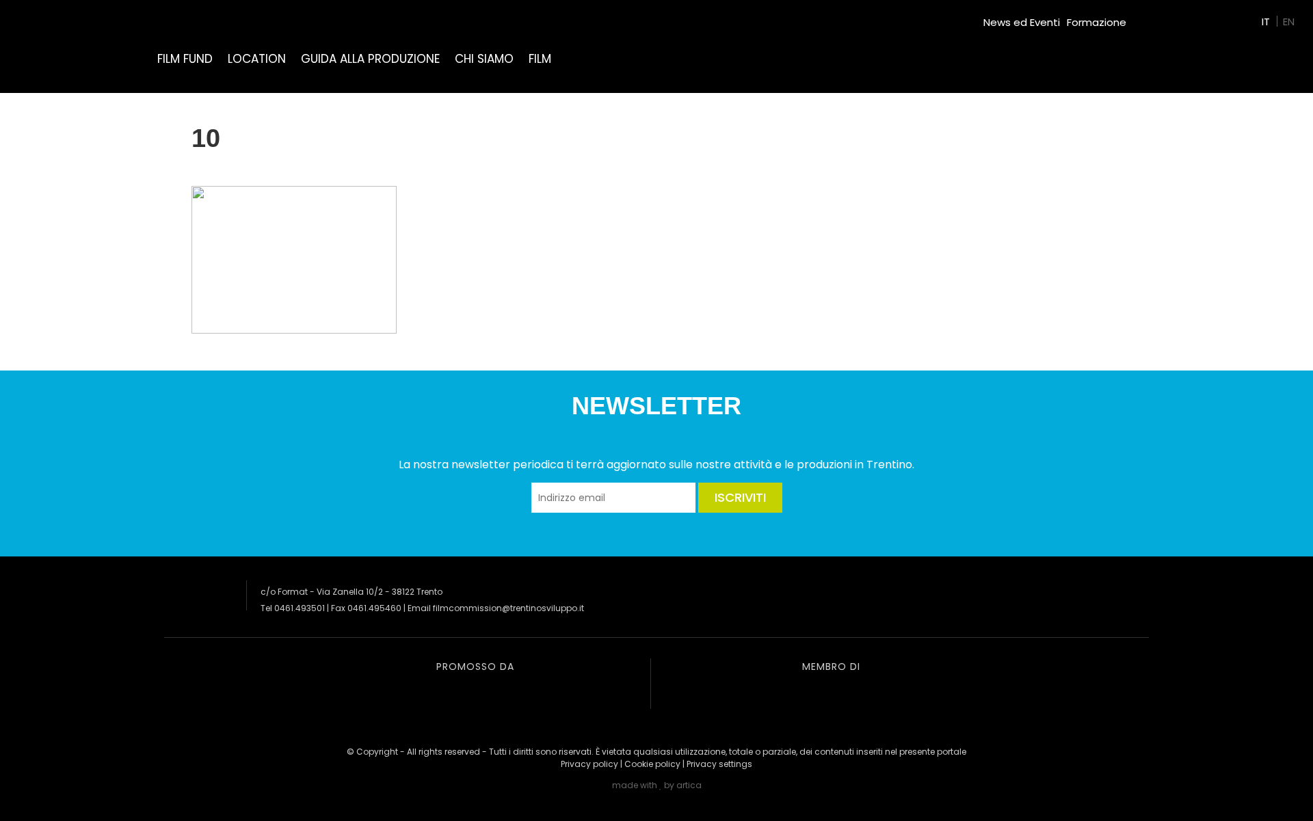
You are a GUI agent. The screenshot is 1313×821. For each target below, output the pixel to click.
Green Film (1159, 17)
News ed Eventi (1021, 22)
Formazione (1096, 22)
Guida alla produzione (370, 59)
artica (689, 785)
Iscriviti (740, 497)
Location (257, 59)
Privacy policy (589, 764)
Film (540, 59)
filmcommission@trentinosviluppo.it (508, 608)
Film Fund (185, 59)
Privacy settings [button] (719, 764)
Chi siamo (484, 59)
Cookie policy (652, 764)
